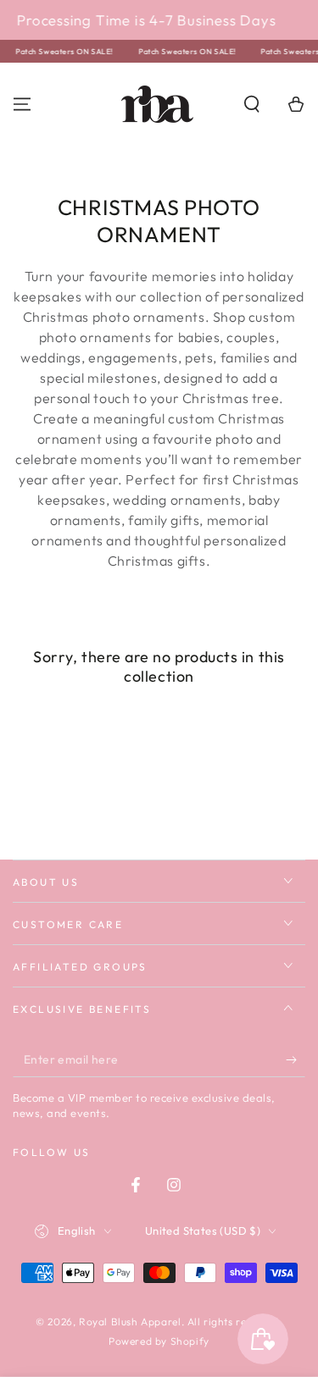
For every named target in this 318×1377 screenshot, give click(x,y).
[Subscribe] (295, 1060)
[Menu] (22, 104)
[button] (252, 104)
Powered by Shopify (159, 1341)
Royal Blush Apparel (130, 1321)
